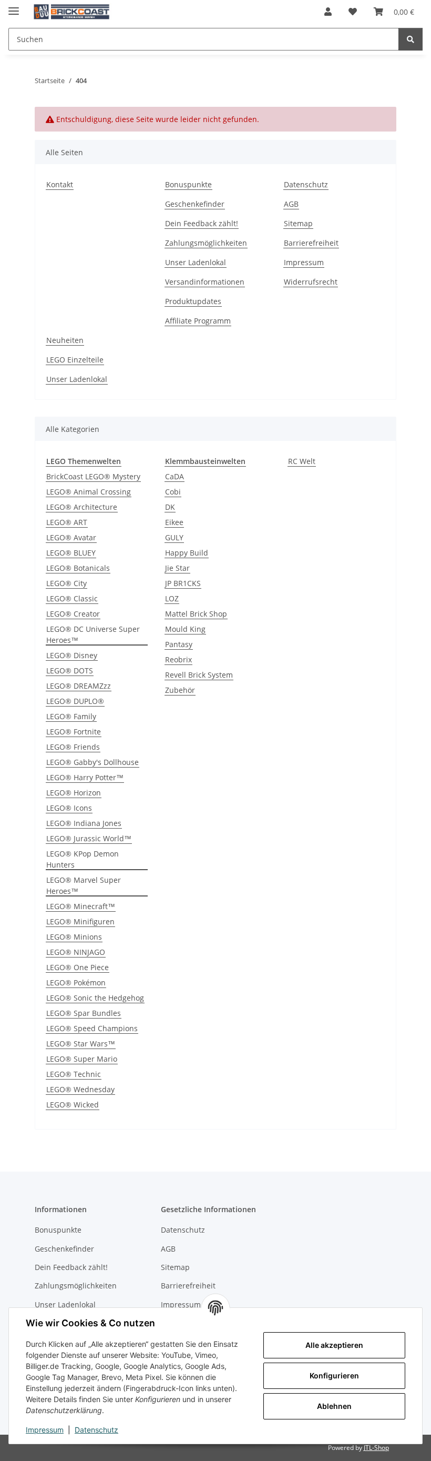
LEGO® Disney (71, 655)
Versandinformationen (204, 282)
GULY (174, 537)
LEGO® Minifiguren (80, 921)
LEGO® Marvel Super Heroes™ (83, 885)
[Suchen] (410, 39)
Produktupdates (193, 301)
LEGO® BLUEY (71, 553)
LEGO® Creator (73, 614)
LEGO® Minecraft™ (80, 906)
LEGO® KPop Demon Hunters (82, 859)
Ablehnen (334, 1406)
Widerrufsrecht (310, 282)
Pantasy (178, 644)
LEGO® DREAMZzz (78, 686)
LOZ (172, 598)
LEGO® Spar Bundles (83, 1013)
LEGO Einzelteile (75, 360)
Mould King (185, 629)
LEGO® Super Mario (81, 1059)
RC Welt (301, 461)
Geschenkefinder (194, 204)
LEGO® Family (71, 716)
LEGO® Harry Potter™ (85, 777)
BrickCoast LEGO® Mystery (93, 476)
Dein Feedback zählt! (201, 223)
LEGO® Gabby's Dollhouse (92, 762)
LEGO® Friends (73, 747)
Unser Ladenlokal (195, 262)
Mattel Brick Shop (196, 614)
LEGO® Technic (73, 1074)
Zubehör (180, 690)
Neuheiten (65, 340)
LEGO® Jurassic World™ (88, 838)
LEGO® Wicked (72, 1105)
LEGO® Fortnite (73, 732)
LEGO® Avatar (71, 537)
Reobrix (178, 659)
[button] (328, 11)
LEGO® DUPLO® (75, 701)
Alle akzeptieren (334, 1345)
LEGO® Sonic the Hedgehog (95, 998)
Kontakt (59, 184)
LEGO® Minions (74, 937)
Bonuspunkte (188, 184)
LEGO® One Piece (77, 967)
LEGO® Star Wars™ (80, 1044)
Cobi (173, 492)
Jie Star (177, 568)
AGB (291, 204)
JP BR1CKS (183, 583)
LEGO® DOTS (69, 671)
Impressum (45, 1429)
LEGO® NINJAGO (75, 952)
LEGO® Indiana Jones (83, 823)
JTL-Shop (376, 1447)
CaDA (174, 476)
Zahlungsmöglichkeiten (206, 243)
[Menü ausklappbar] (13, 6)
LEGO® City (66, 583)
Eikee (174, 522)
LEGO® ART (66, 522)
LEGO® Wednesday (80, 1089)
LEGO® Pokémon (76, 983)
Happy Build (186, 553)
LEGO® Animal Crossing (88, 492)
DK (170, 507)
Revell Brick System (199, 675)
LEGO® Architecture (81, 507)
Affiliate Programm (198, 321)
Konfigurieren (334, 1375)
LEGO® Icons (69, 808)
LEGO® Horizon (73, 793)
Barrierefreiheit (311, 243)
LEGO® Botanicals (78, 568)
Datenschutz (96, 1429)
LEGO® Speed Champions (92, 1028)
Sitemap (298, 223)
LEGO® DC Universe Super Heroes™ (93, 634)
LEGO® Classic (72, 598)
